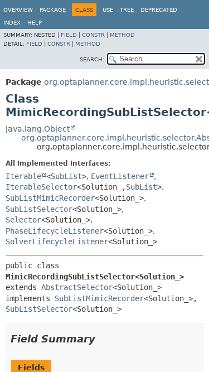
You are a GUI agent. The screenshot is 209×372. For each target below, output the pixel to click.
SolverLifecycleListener (57, 241)
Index (12, 23)
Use (108, 10)
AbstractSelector (77, 287)
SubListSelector (39, 209)
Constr (93, 35)
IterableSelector (41, 186)
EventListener (120, 176)
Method (122, 35)
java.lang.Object (38, 128)
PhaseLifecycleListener (55, 230)
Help (34, 23)
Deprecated (158, 10)
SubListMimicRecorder (50, 198)
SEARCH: (92, 59)
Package (53, 10)
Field (69, 35)
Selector (23, 219)
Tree (127, 10)
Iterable (23, 176)
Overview (18, 10)
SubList (66, 176)
